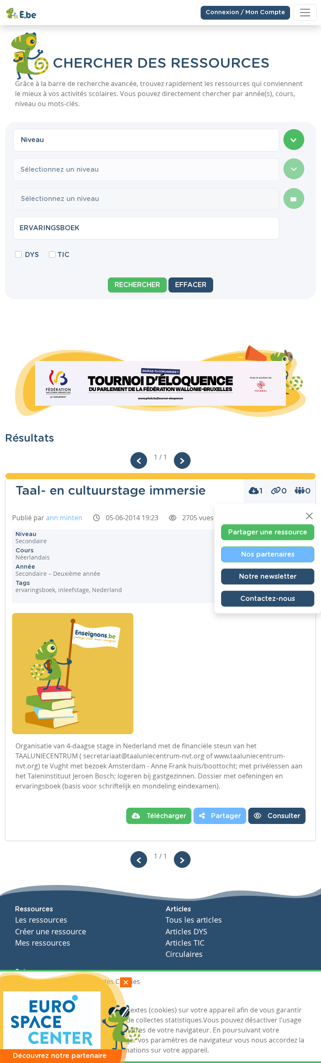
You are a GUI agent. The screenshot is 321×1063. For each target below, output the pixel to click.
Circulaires (184, 954)
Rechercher (137, 285)
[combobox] (146, 140)
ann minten (64, 517)
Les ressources (41, 920)
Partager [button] (225, 816)
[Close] (309, 516)
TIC (63, 255)
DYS (32, 255)
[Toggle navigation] (305, 12)
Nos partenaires (268, 554)
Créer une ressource (50, 931)
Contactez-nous (267, 598)
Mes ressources (42, 943)
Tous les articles (194, 920)
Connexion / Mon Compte (245, 12)
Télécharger (165, 816)
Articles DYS (186, 931)
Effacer (190, 285)
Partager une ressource (267, 532)
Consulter (282, 816)
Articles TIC (185, 943)
